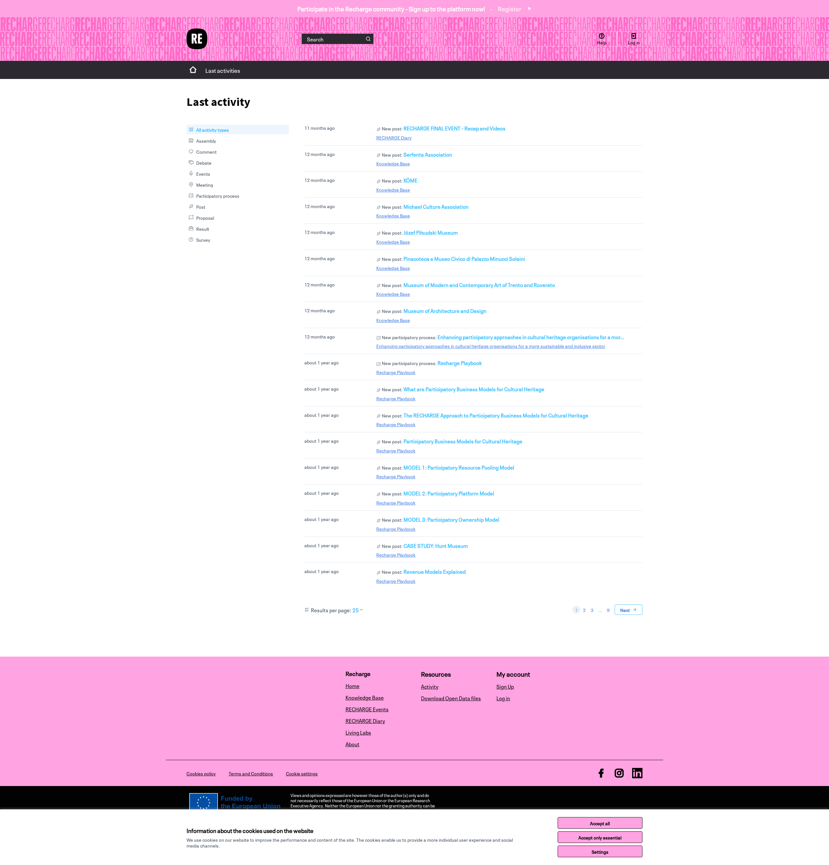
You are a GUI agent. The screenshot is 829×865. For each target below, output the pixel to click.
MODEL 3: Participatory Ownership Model (451, 519)
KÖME (410, 180)
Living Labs (358, 732)
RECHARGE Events (367, 709)
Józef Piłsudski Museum (430, 232)
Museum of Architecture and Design (444, 310)
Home (352, 685)
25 (355, 609)
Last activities (222, 70)
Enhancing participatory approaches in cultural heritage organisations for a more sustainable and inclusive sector (490, 346)
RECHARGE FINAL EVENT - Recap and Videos (454, 128)
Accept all (600, 823)
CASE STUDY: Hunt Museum (435, 545)
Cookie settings (302, 773)
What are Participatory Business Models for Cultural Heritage (473, 389)
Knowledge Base (393, 163)
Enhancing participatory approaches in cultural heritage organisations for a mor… (530, 336)
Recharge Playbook (459, 362)
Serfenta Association (427, 154)
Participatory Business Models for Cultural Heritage (462, 441)
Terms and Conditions (251, 773)
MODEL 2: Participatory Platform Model (448, 493)
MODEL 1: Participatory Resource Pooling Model (458, 467)
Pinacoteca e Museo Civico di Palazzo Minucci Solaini (464, 258)
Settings (600, 851)
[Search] (368, 38)
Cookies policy (201, 773)
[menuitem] (238, 129)
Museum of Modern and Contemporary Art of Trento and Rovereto (479, 284)
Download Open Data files (451, 698)
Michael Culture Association (436, 206)
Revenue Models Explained (434, 571)
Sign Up (505, 686)
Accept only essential (599, 837)
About (352, 744)
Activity (429, 686)
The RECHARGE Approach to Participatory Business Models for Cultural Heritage (495, 415)
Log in (503, 698)
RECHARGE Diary (394, 137)
